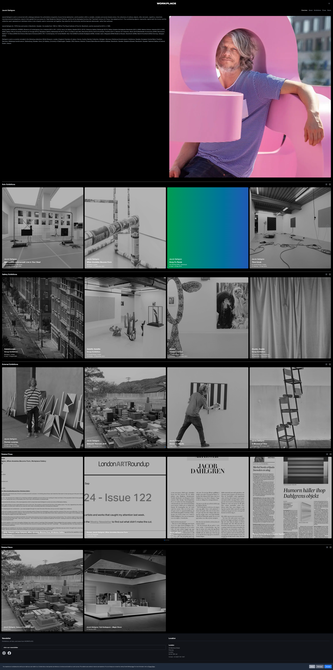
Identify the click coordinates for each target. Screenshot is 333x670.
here (133, 666)
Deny (312, 666)
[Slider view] (330, 184)
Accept (328, 666)
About (311, 10)
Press (324, 10)
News (329, 10)
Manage (319, 666)
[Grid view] (326, 184)
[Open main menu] (329, 3)
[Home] (166, 3)
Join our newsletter (11, 647)
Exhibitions (317, 10)
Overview (304, 10)
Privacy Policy (151, 666)
